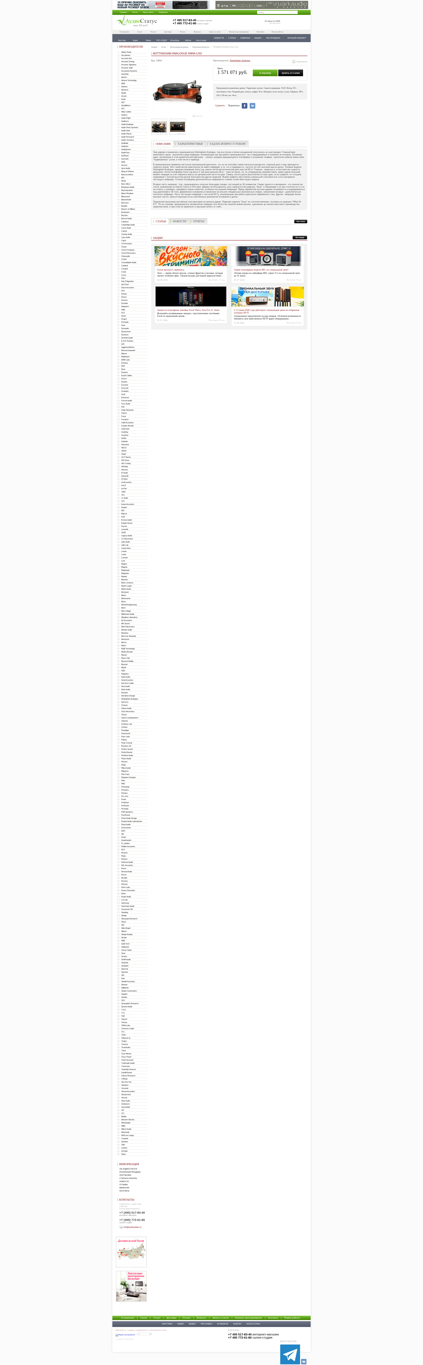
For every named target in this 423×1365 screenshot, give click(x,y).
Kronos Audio (126, 520)
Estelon (124, 382)
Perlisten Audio (127, 755)
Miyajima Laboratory (129, 617)
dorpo (123, 316)
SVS (123, 1000)
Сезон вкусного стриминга (170, 270)
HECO (124, 448)
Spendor (124, 972)
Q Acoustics (126, 828)
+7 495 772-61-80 (184, 23)
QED (123, 831)
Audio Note (125, 131)
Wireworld (125, 1132)
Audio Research (127, 137)
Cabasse (125, 222)
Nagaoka (125, 674)
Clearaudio (125, 256)
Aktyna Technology (129, 80)
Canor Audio (126, 228)
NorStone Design (128, 696)
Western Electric (128, 1120)
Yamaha (124, 1142)
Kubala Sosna (126, 523)
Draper (124, 319)
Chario (124, 247)
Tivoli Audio (125, 1047)
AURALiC (125, 156)
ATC (123, 109)
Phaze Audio (126, 759)
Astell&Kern (126, 105)
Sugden (124, 994)
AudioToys (125, 153)
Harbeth (124, 441)
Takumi (124, 1019)
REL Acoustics (127, 865)
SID (122, 925)
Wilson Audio (126, 1129)
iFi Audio (124, 473)
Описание (163, 143)
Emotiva (124, 363)
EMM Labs (125, 360)
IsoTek (124, 488)
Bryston (124, 215)
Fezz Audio (125, 404)
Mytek (123, 667)
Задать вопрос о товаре (228, 143)
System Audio (126, 1007)
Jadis (123, 492)
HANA (123, 438)
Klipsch (124, 514)
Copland (124, 266)
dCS (123, 291)
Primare (124, 793)
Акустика (167, 1324)
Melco (123, 595)
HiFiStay (124, 467)
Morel (123, 645)
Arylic (123, 99)
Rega (123, 856)
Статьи (161, 221)
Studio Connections (129, 991)
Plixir (123, 780)
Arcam (124, 96)
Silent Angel (125, 928)
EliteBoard (125, 357)
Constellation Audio (128, 262)
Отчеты (198, 221)
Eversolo (124, 388)
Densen (124, 300)
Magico (124, 564)
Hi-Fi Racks (126, 457)
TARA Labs (125, 1025)
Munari (124, 655)
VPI (122, 1110)
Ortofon (124, 727)
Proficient (125, 802)
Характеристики (190, 143)
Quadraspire (126, 840)
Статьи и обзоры (128, 1178)
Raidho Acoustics (128, 846)
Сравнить (220, 105)
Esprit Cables (126, 375)
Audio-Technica (127, 140)
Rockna (124, 881)
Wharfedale (125, 1123)
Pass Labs (125, 737)
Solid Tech (125, 944)
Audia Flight (126, 118)
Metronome (125, 598)
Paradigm (125, 730)
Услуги (153, 32)
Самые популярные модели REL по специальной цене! (261, 270)
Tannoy (124, 1022)
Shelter (124, 915)
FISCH (124, 413)
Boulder (124, 206)
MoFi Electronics (128, 627)
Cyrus (123, 275)
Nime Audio (125, 689)
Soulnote (124, 963)
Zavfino (124, 1148)
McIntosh (125, 592)
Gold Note (125, 429)
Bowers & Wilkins (128, 209)
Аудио (163, 47)
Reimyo (124, 859)
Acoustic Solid (127, 68)
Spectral (124, 969)
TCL (123, 1032)
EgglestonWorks (128, 347)
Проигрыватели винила (179, 47)
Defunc (124, 294)
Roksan (124, 884)
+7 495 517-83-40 (184, 20)
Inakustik (125, 476)
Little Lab (124, 545)
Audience (125, 121)
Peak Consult (126, 743)
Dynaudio (125, 328)
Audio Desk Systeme (129, 127)
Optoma (124, 721)
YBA (123, 1145)
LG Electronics (127, 539)
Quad (123, 837)
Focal (123, 416)
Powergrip (125, 787)
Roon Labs (125, 887)
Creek (123, 272)
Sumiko (124, 997)
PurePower (125, 815)
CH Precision (126, 244)
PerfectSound (126, 752)
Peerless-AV (126, 746)
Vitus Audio (125, 1101)
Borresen (125, 203)
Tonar (123, 1051)
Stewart (124, 985)
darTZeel (125, 284)
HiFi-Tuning (126, 463)
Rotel (123, 894)
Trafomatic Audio (128, 1063)
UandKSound (126, 1072)
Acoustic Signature (128, 65)
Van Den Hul (126, 1082)
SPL (123, 975)
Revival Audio (126, 872)
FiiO (123, 407)
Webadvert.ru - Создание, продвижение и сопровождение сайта (141, 1330)
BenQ (123, 181)
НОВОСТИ (219, 38)
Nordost (124, 693)
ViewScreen (126, 1094)
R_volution (125, 843)
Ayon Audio (125, 168)
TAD (123, 1016)
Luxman (124, 558)
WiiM (123, 1126)
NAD (123, 671)
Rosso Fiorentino (128, 890)
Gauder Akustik (127, 426)
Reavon (124, 853)
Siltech (124, 931)
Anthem (124, 87)
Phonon (124, 762)
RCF (123, 850)
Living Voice (126, 548)
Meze (123, 602)
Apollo (123, 93)
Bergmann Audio (127, 187)
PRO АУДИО (206, 1324)
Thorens (124, 1044)
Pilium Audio (126, 768)
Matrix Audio (126, 589)
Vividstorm (125, 1104)
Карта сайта (148, 12)
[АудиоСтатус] (137, 21)
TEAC (123, 1035)
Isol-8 (123, 485)
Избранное (163, 12)
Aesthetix (125, 74)
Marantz (124, 580)
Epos (123, 369)
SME (123, 941)
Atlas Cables (126, 112)
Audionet (124, 146)
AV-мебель (222, 1324)
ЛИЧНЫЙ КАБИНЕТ (296, 38)
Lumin (123, 554)
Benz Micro (125, 184)
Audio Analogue (127, 124)
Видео (192, 1324)
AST (123, 102)
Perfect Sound (127, 749)
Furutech (125, 419)
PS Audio (124, 809)
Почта (134, 12)
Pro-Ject (124, 796)
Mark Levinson (127, 583)
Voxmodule (125, 1107)
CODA (124, 259)
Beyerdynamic (127, 190)
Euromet (124, 385)
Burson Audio (126, 218)
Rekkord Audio (127, 862)
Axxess (124, 165)
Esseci (124, 379)
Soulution (125, 966)
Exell (123, 394)
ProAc (123, 799)
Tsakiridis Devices (128, 1069)
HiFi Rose (125, 460)
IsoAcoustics (126, 482)
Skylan (124, 937)
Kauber (124, 507)
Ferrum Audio (126, 401)
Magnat (124, 567)
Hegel (123, 454)
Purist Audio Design (129, 818)
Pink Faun (125, 774)
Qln (122, 834)
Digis (123, 310)
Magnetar (125, 573)
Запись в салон (215, 32)
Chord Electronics (128, 253)
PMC (123, 784)
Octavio (124, 705)
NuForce (124, 702)
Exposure (125, 397)
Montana (124, 633)
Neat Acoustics (127, 680)
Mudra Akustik (127, 652)
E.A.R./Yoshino (127, 341)
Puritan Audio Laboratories (131, 821)
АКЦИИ (257, 38)
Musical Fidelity (127, 661)
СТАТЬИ (232, 38)
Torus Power (126, 1057)
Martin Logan (126, 586)
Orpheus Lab (126, 724)
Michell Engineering (129, 605)
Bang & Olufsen (127, 171)
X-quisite (124, 1138)
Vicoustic (125, 1088)
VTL (123, 1113)
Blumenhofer (126, 200)
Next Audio (125, 686)
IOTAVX (124, 479)
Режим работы (277, 32)
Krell (123, 517)
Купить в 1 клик (291, 73)
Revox (124, 875)
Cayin (123, 240)
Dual (123, 325)
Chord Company (128, 250)
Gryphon (124, 435)
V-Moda (124, 1079)
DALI (123, 278)
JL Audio (124, 498)
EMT (123, 366)
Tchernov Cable (127, 1029)
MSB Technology (128, 649)
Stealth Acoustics (128, 981)
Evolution (125, 391)
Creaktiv (124, 269)
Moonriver (125, 639)
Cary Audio (125, 237)
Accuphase (125, 55)
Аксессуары (253, 1324)
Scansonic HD (127, 909)
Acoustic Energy (128, 61)
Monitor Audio (126, 630)
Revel (123, 868)
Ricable (124, 878)
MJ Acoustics (126, 620)
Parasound (125, 733)
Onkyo (124, 715)
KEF (123, 510)
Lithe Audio (125, 542)
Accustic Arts (126, 58)
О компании (124, 32)
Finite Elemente (127, 410)
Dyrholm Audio (127, 338)
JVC (123, 501)
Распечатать (302, 62)
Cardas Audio (126, 234)
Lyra (123, 561)
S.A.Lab (124, 900)
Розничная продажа (129, 1172)
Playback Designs (128, 777)
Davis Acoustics (127, 288)
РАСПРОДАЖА (273, 38)
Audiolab (124, 143)
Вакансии (124, 1188)
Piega (123, 765)
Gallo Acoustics (127, 423)
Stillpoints (125, 988)
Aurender (125, 159)
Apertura (124, 90)
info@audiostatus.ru (132, 1227)
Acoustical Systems (129, 71)
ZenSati (124, 1151)
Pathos (124, 740)
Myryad (124, 664)
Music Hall (125, 658)
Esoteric (124, 372)
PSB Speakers (127, 812)
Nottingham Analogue (129, 699)
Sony (123, 953)
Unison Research (128, 1076)
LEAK (123, 532)
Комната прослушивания (239, 32)
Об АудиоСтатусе (128, 1169)
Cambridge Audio (128, 225)
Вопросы (197, 32)
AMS (123, 83)
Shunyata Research (129, 919)
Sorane (124, 956)
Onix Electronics (128, 711)
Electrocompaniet (128, 350)
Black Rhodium (127, 193)
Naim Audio (125, 677)
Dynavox (125, 335)
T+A (123, 1013)
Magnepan (125, 570)
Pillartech (125, 771)
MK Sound (125, 623)
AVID (123, 162)
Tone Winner (126, 1054)
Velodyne (125, 1085)
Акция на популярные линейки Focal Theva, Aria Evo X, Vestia (188, 310)
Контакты (260, 32)
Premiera (125, 790)
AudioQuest (126, 149)
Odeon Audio (126, 708)
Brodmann (125, 212)
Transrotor (125, 1066)
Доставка (168, 32)
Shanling (124, 912)
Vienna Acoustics (128, 1091)
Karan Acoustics (127, 504)
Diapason (125, 306)
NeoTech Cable (127, 683)
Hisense (124, 470)
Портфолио (125, 1175)
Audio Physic (126, 134)
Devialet (124, 303)
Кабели (237, 1324)
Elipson (124, 353)
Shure (123, 922)
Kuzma (124, 526)
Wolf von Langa (127, 1135)
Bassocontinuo (127, 175)
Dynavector (126, 331)
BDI (122, 178)
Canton (124, 231)
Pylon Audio (126, 824)
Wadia (123, 1116)
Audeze (124, 115)
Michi (123, 608)
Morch (123, 642)
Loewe (124, 551)
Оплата (182, 32)
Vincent (124, 1098)
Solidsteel (125, 947)
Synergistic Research (130, 1003)
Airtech (124, 77)
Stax (123, 978)
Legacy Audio (126, 536)
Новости (124, 1181)
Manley (124, 576)
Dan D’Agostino (127, 281)
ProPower (125, 806)
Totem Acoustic (127, 1060)
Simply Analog (126, 934)
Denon (124, 297)
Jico (123, 495)
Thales (124, 1041)
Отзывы (123, 1185)
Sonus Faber (126, 950)
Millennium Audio (127, 614)
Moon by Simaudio (128, 636)
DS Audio (125, 322)
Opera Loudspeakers (129, 718)
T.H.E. (123, 1010)
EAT (123, 344)
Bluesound (125, 196)
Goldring (124, 432)
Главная (123, 12)
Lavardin (124, 529)
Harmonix (125, 445)
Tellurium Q (125, 1038)
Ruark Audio (126, 897)
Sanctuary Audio (127, 906)
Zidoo (123, 1154)
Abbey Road (126, 52)
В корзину (265, 73)
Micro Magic (126, 611)
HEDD (123, 451)
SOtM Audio (126, 959)
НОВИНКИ (245, 38)
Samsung (125, 903)
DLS (123, 313)
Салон (139, 32)
